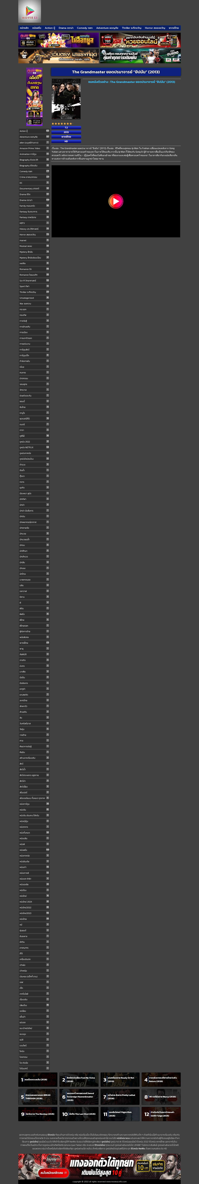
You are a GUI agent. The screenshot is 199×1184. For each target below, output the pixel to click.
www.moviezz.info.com (116, 1181)
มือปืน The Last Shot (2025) (82, 1114)
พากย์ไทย (174, 28)
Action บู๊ (50, 28)
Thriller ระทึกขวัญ (131, 28)
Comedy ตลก (85, 28)
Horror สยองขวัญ (155, 28)
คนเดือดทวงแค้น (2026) (36, 1079)
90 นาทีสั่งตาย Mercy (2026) (162, 1096)
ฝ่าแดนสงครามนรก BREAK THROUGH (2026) (38, 1096)
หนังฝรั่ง (36, 28)
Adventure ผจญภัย (107, 28)
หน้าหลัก (24, 28)
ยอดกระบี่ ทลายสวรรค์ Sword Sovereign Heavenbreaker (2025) (80, 1097)
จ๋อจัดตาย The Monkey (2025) (40, 1114)
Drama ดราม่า (66, 28)
